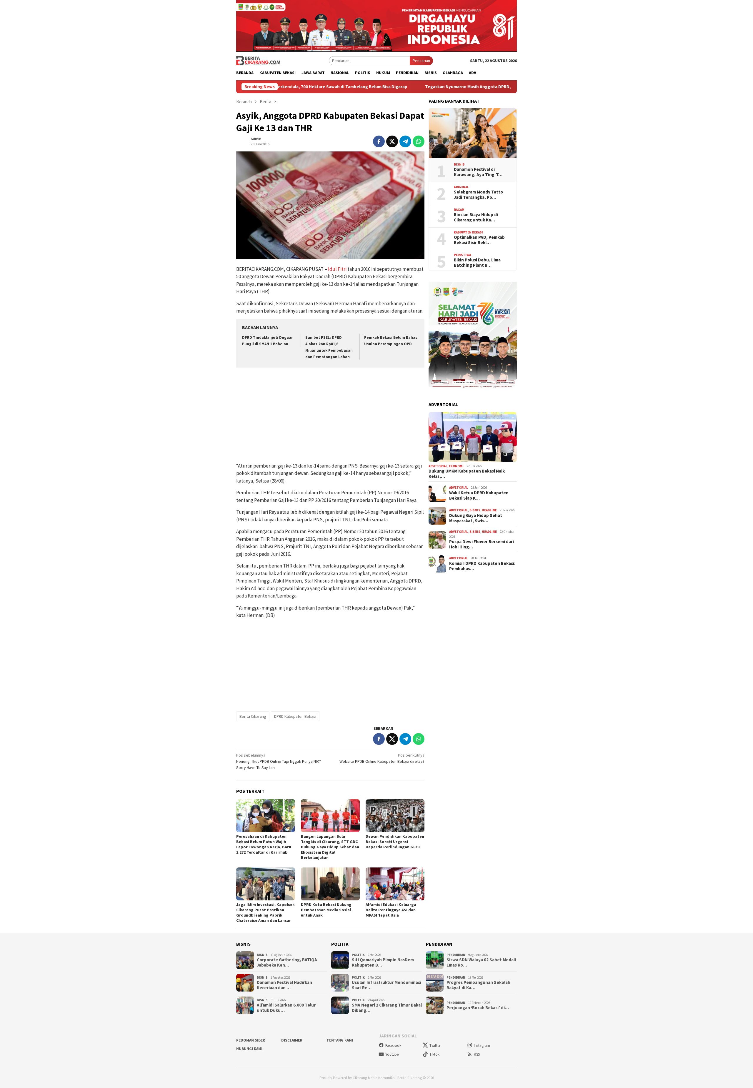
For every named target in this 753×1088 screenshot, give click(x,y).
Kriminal (461, 187)
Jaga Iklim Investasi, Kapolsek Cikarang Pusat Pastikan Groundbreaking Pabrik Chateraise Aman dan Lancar (265, 912)
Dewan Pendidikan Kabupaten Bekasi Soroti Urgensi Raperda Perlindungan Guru (395, 842)
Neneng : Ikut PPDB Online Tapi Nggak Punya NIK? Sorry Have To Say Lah (278, 761)
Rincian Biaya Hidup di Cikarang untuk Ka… (476, 217)
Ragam (459, 210)
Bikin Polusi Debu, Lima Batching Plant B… (477, 263)
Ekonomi (456, 466)
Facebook (393, 1045)
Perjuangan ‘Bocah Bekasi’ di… (478, 1007)
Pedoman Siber (250, 1040)
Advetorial (438, 466)
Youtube (392, 1054)
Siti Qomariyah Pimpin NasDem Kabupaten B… (383, 962)
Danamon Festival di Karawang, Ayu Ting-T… (478, 172)
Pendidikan (456, 955)
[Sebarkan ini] (379, 141)
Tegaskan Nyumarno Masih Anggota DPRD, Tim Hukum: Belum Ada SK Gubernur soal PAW (458, 86)
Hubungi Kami (249, 1048)
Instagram (482, 1045)
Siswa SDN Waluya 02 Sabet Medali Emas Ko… (481, 962)
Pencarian (421, 60)
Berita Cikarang (252, 716)
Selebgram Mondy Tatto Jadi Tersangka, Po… (478, 195)
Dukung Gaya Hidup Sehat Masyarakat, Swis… (475, 518)
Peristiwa (462, 255)
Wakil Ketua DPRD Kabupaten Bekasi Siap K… (479, 495)
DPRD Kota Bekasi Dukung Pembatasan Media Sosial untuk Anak (326, 910)
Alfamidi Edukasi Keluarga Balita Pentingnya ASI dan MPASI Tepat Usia (391, 910)
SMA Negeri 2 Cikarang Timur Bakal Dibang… (387, 1007)
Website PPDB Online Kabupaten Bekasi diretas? (381, 758)
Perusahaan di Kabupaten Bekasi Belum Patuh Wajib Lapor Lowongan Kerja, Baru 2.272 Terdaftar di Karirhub (263, 844)
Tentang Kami (339, 1040)
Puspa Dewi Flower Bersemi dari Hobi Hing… (481, 544)
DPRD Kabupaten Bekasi (295, 716)
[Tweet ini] (392, 141)
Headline (489, 510)
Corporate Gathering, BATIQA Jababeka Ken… (287, 962)
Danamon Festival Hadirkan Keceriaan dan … (284, 985)
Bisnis (459, 165)
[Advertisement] (330, 416)
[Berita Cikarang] (258, 60)
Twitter (434, 1045)
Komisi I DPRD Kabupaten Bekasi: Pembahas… (482, 566)
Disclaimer (291, 1040)
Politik (358, 955)
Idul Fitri (337, 269)
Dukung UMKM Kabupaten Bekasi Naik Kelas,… (467, 474)
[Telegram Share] (405, 141)
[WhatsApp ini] (418, 141)
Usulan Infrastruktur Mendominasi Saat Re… (386, 985)
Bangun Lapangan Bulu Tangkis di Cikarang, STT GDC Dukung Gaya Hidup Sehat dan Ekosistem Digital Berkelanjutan (330, 847)
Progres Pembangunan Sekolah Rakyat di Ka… (478, 985)
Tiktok (434, 1054)
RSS (477, 1054)
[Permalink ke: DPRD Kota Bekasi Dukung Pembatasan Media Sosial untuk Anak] (330, 883)
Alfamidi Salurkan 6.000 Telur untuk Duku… (286, 1007)
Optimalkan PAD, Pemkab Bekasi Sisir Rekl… (479, 240)
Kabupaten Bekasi (468, 233)
